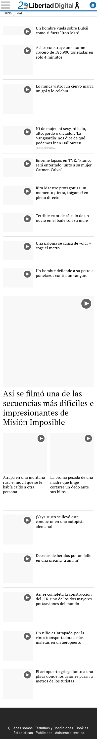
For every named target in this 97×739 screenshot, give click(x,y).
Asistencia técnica (69, 732)
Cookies (82, 728)
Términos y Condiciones (54, 728)
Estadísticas (23, 732)
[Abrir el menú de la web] (8, 5)
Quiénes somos (20, 728)
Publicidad (44, 732)
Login (93, 5)
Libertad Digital (48, 5)
